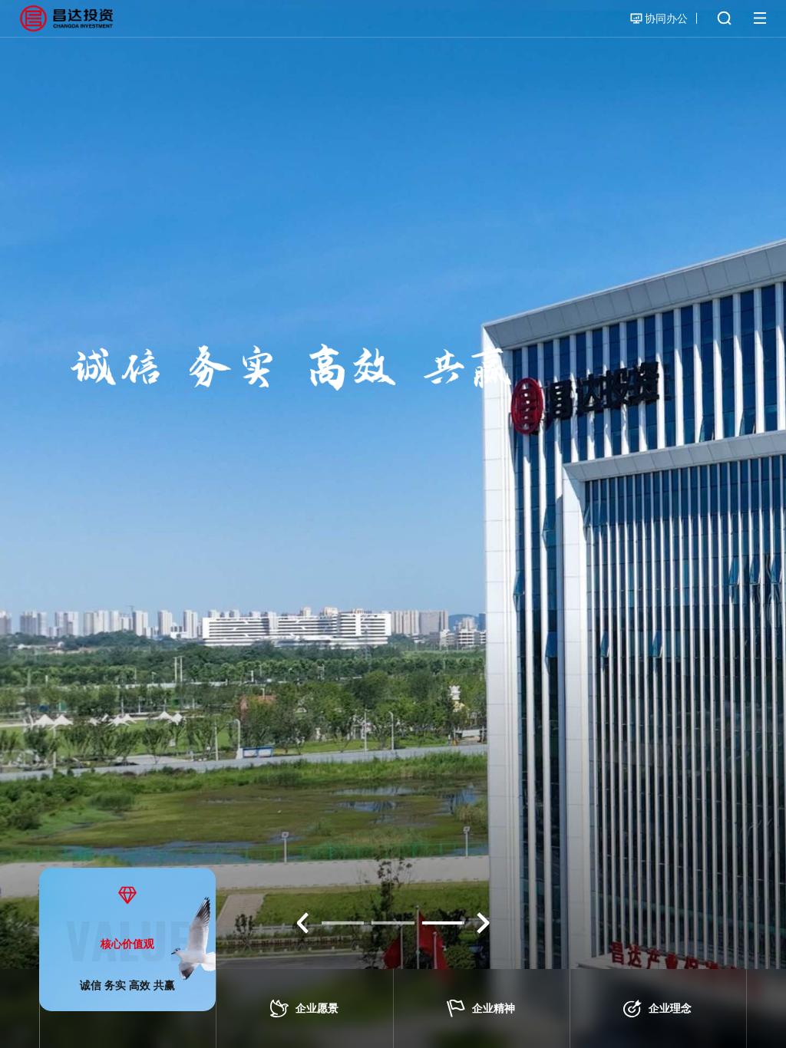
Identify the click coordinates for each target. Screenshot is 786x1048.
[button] (302, 923)
